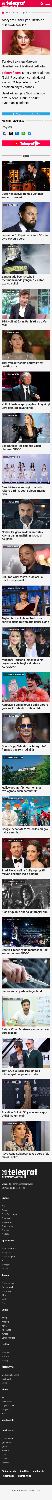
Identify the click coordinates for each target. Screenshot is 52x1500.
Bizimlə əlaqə (24, 1475)
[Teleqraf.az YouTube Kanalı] (26, 143)
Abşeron (5, 1451)
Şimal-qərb (6, 1443)
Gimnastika (7, 1401)
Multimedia (38, 1471)
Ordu (4, 1206)
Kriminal (5, 1356)
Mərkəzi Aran (7, 1439)
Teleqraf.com (11, 73)
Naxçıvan (6, 1463)
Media (4, 1299)
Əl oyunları (6, 1409)
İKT (3, 1261)
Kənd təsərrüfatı (9, 1249)
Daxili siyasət (7, 1226)
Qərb (4, 1455)
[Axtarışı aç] (41, 3)
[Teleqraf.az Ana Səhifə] (13, 4)
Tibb (4, 1295)
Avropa (5, 1334)
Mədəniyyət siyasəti (10, 1375)
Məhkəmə (6, 1352)
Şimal (4, 1447)
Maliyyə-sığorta (8, 1257)
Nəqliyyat (6, 1265)
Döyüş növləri (8, 1405)
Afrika (4, 1318)
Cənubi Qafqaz (8, 1338)
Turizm (5, 1269)
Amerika (5, 1322)
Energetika (6, 1253)
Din (3, 1303)
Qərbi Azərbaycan (9, 1214)
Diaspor (5, 1210)
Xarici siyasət (8, 1222)
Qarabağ (6, 1230)
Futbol (5, 1413)
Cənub (5, 1459)
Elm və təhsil (7, 1287)
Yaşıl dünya (7, 1291)
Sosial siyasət (8, 1283)
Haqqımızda (8, 1475)
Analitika (6, 1234)
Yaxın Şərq (6, 1330)
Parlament (6, 1218)
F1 (3, 1397)
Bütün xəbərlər (9, 1471)
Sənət (4, 1383)
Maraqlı (5, 1360)
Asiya (4, 1326)
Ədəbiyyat (6, 1379)
